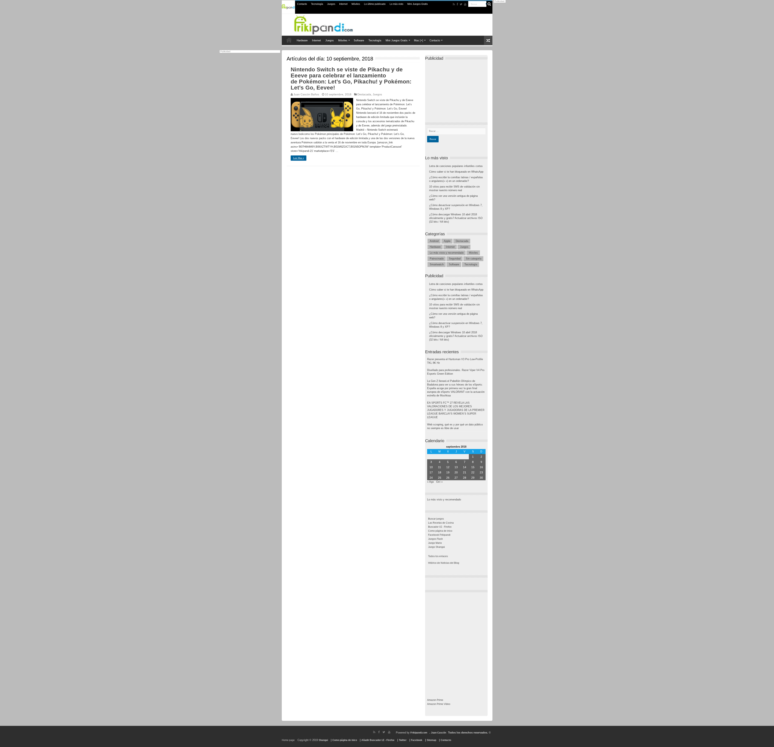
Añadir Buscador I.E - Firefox (377, 740)
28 (464, 477)
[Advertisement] (457, 88)
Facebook (416, 740)
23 (481, 472)
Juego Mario (435, 543)
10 (431, 467)
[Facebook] (457, 4)
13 (456, 467)
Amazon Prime (435, 700)
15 (472, 467)
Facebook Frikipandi (439, 534)
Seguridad (455, 258)
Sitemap (431, 740)
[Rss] (453, 4)
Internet (343, 4)
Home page (288, 740)
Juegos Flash (435, 539)
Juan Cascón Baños (306, 94)
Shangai (323, 740)
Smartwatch (437, 264)
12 (447, 467)
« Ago (430, 481)
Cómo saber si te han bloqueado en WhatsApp (456, 171)
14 (464, 467)
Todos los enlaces (438, 556)
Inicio (289, 40)
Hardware (302, 40)
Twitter (403, 740)
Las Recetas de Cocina (441, 522)
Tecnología (317, 4)
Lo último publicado (375, 4)
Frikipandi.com (418, 732)
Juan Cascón (438, 732)
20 (456, 472)
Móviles (356, 4)
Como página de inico (440, 530)
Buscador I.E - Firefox (440, 526)
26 (447, 477)
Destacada (364, 94)
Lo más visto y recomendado (447, 252)
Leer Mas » (298, 158)
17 (431, 472)
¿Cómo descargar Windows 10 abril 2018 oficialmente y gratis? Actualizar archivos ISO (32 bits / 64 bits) (456, 218)
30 (481, 477)
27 (456, 477)
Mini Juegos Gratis (417, 4)
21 (464, 472)
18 (439, 472)
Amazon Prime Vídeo (438, 704)
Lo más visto (396, 4)
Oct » (439, 481)
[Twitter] (461, 4)
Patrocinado (437, 258)
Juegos (331, 4)
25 (439, 477)
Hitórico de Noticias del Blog (443, 563)
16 (481, 467)
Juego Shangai (436, 547)
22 (472, 472)
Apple (447, 241)
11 (439, 467)
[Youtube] (465, 4)
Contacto (302, 4)
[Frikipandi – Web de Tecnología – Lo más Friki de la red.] (328, 24)
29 (472, 477)
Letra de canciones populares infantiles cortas (456, 166)
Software (359, 40)
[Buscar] (489, 4)
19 (447, 472)
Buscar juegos (436, 518)
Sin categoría (473, 258)
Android (434, 241)
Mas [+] (418, 40)
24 (431, 477)
